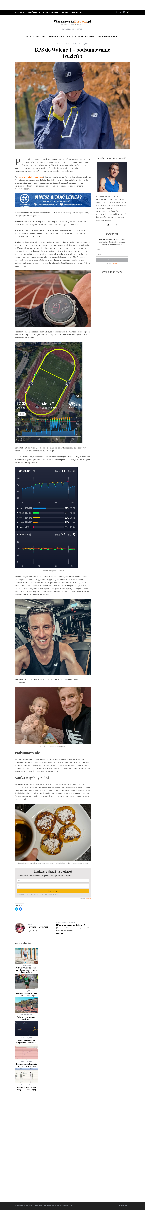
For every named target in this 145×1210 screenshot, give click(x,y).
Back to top (123, 1206)
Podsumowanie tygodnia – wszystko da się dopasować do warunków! (26, 970)
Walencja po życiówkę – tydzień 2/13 (26, 1018)
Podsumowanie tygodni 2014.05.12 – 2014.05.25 (26, 1088)
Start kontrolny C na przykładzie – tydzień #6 (26, 1041)
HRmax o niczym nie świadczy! (70, 925)
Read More (60, 933)
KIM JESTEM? (20, 12)
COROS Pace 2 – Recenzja (112, 301)
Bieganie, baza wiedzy (72, 12)
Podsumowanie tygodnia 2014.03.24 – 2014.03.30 (26, 1065)
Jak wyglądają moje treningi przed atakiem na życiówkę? (112, 359)
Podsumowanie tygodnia (65, 44)
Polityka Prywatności (64, 1206)
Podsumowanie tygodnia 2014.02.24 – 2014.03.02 (26, 994)
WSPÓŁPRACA (34, 12)
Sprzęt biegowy (112, 297)
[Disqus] (53, 1122)
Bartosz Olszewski (38, 926)
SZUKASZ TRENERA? (51, 12)
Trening (112, 324)
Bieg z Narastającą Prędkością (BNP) (112, 329)
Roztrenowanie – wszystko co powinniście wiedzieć (112, 389)
